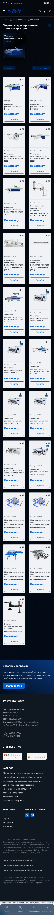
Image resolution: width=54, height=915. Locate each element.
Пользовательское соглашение (18, 865)
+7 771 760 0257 (13, 700)
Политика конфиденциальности (18, 860)
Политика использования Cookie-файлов (22, 870)
